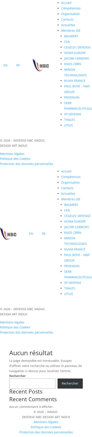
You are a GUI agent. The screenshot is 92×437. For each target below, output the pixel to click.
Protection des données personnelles (26, 164)
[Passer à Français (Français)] (18, 66)
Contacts (67, 19)
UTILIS (68, 125)
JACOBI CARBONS (76, 58)
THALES (69, 120)
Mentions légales (12, 154)
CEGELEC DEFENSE (77, 47)
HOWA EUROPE (75, 53)
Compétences (71, 8)
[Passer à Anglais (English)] (5, 66)
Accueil (66, 3)
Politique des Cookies (15, 159)
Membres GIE (70, 30)
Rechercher (17, 376)
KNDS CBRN (72, 64)
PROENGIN (72, 97)
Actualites (68, 25)
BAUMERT (71, 36)
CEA (67, 42)
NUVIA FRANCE (74, 81)
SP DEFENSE (72, 114)
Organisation (70, 14)
